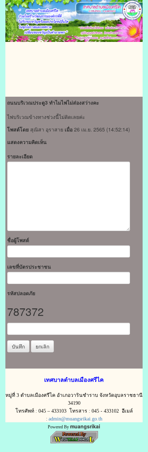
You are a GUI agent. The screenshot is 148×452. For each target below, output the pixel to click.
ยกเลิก (42, 346)
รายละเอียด (20, 156)
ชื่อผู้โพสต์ (18, 240)
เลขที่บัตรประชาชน (29, 266)
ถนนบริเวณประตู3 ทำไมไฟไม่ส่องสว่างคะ (53, 102)
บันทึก (18, 346)
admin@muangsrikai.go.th (75, 419)
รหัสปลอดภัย (21, 293)
